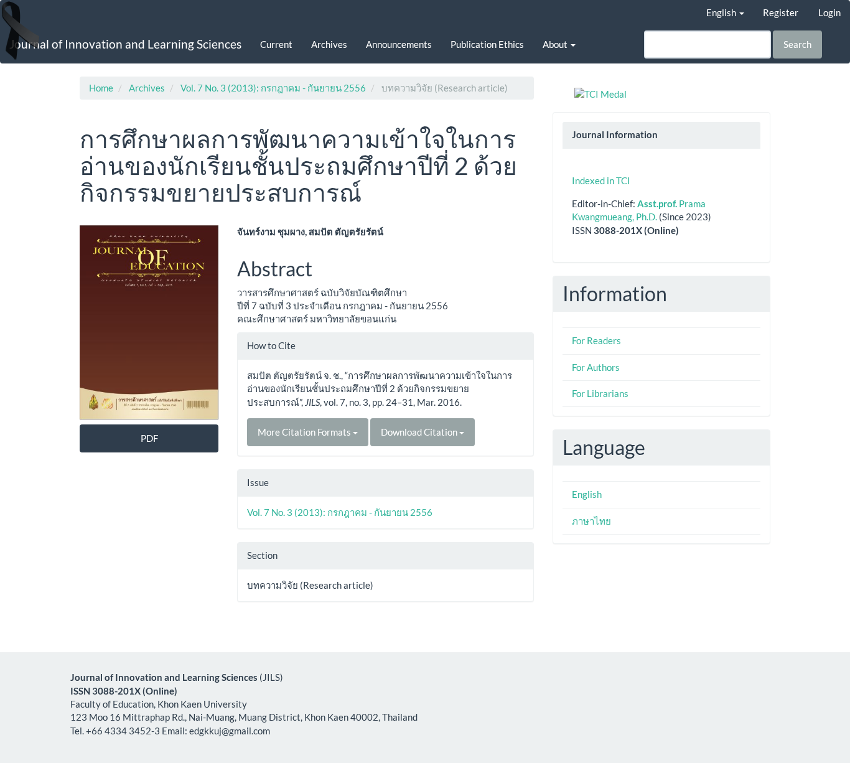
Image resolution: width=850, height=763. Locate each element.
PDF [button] (149, 438)
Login (829, 12)
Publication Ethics (487, 44)
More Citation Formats (305, 432)
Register (780, 12)
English (587, 494)
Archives (329, 44)
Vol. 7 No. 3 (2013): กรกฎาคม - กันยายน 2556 (273, 87)
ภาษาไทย (591, 521)
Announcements (399, 44)
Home (101, 87)
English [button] (722, 12)
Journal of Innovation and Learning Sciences (125, 44)
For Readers (596, 340)
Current (276, 44)
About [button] (556, 44)
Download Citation (420, 432)
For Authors (596, 367)
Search (797, 44)
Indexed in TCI (601, 180)
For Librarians (600, 393)
